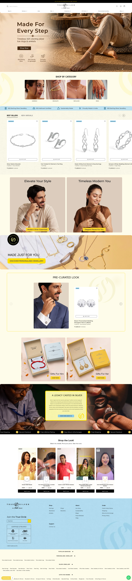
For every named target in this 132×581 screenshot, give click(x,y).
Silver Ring (36, 568)
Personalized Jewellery (61, 568)
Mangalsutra (81, 578)
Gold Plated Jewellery (73, 568)
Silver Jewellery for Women (97, 568)
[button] (121, 69)
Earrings (51, 508)
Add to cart (27, 491)
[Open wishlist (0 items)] (120, 6)
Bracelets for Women (29, 578)
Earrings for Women (40, 578)
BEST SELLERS (12, 115)
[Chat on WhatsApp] (129, 578)
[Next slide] (120, 304)
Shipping (104, 510)
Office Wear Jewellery (84, 568)
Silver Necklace (21, 568)
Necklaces (52, 510)
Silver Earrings (5, 568)
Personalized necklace (29, 560)
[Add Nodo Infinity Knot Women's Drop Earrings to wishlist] (105, 121)
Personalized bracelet (7, 560)
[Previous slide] (11, 304)
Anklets (51, 513)
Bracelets (63, 510)
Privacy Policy (105, 515)
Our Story (78, 508)
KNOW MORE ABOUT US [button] (66, 415)
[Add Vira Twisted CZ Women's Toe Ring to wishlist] (71, 121)
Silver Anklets (52, 568)
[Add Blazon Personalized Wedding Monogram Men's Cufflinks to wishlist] (96, 288)
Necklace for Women (18, 578)
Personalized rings (40, 560)
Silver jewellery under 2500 (9, 570)
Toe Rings (49, 578)
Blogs (77, 513)
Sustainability (79, 510)
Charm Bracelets (89, 578)
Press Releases (80, 515)
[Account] (117, 6)
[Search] (7, 6)
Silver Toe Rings (43, 568)
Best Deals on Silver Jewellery (23, 570)
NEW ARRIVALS (27, 115)
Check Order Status (107, 508)
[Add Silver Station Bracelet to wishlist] (37, 121)
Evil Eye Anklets (74, 578)
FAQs (77, 518)
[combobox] (21, 6)
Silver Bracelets (13, 568)
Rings (62, 508)
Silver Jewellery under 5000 (123, 568)
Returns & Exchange (107, 513)
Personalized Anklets (50, 560)
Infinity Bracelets (56, 578)
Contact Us (52, 526)
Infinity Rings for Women (100, 578)
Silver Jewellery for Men (110, 568)
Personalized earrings (18, 560)
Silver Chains (29, 568)
